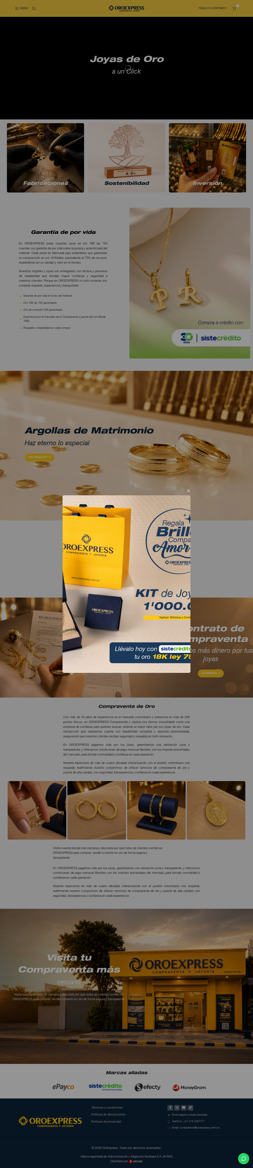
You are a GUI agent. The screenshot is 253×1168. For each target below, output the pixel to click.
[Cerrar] (188, 490)
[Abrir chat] (243, 1158)
